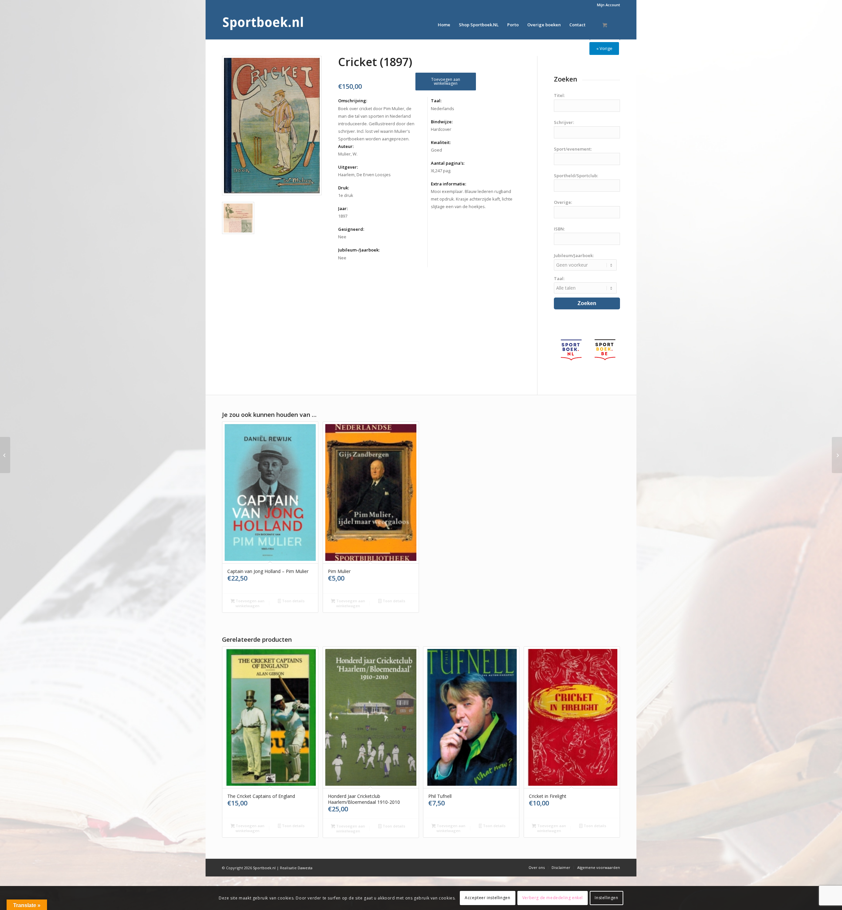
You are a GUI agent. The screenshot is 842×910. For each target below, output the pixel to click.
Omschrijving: (352, 101)
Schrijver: (564, 122)
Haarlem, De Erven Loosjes (364, 175)
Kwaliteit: (441, 142)
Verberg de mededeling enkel (552, 897)
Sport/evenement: (573, 149)
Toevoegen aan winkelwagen (445, 81)
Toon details (293, 600)
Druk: (343, 188)
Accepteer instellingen (487, 897)
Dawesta (305, 867)
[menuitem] (607, 5)
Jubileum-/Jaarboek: (359, 250)
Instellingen (606, 897)
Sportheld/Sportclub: (576, 176)
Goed (436, 150)
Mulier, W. (348, 154)
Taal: (436, 101)
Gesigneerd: (351, 229)
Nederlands (442, 108)
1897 (342, 216)
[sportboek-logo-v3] (263, 24)
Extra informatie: (448, 184)
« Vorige (604, 48)
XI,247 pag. (441, 171)
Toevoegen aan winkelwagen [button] (249, 603)
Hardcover (441, 129)
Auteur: (346, 146)
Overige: (563, 202)
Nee (342, 237)
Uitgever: (348, 167)
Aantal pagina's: (447, 163)
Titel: (559, 95)
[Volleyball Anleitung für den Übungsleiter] (837, 455)
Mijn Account (608, 4)
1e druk (345, 195)
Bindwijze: (442, 122)
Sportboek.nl (264, 867)
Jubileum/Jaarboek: (574, 255)
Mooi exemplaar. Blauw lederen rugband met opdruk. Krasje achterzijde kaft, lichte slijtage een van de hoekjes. (471, 198)
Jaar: (343, 208)
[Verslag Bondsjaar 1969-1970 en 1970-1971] (5, 455)
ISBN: (559, 229)
